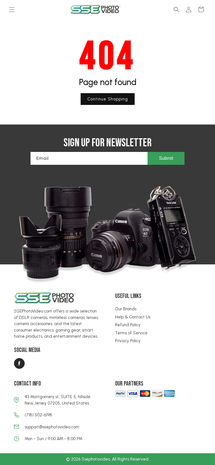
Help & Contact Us (132, 317)
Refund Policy (128, 324)
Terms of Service (131, 332)
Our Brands (125, 308)
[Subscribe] (166, 158)
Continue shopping (107, 99)
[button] (12, 9)
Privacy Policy (128, 340)
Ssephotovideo (95, 459)
